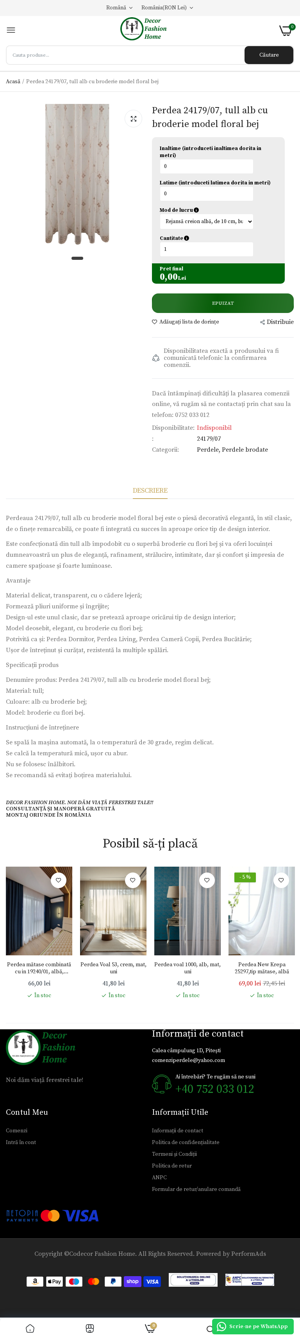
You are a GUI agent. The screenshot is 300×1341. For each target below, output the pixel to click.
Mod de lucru (213, 210)
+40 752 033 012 (214, 1089)
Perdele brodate (245, 450)
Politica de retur (172, 1165)
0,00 (169, 277)
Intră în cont (21, 1142)
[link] (58, 880)
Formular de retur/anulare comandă (196, 1189)
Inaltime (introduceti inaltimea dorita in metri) (210, 152)
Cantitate (211, 238)
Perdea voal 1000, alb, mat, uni (187, 968)
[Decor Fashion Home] (147, 31)
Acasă (13, 81)
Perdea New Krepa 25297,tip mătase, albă (262, 968)
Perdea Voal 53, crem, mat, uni (113, 968)
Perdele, (209, 450)
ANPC (159, 1177)
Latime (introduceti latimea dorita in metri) (215, 183)
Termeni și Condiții (174, 1154)
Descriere (150, 490)
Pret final (171, 269)
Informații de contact (177, 1130)
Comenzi (16, 1130)
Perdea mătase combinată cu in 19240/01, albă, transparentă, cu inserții (39, 968)
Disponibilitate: (173, 427)
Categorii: (165, 449)
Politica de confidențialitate (186, 1142)
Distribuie (280, 322)
